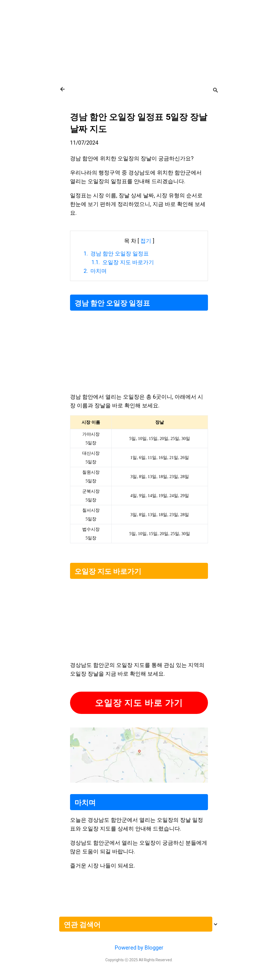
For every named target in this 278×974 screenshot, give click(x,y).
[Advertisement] (139, 38)
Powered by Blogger (139, 947)
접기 (146, 241)
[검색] (215, 91)
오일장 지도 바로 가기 (139, 703)
